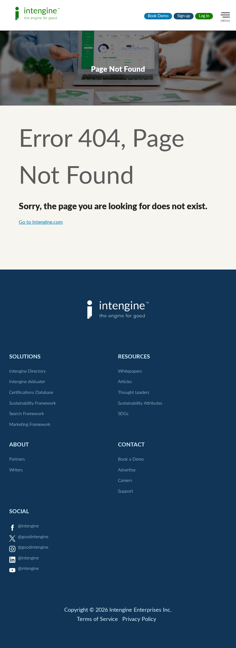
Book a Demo (131, 459)
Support (125, 491)
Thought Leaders (133, 392)
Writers (16, 470)
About (19, 444)
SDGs (123, 414)
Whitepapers (130, 371)
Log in (204, 16)
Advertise (127, 470)
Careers (125, 480)
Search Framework (26, 414)
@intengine (28, 526)
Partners (17, 459)
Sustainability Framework (32, 403)
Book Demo (158, 16)
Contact (131, 444)
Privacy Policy (139, 619)
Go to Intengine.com (41, 222)
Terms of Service (97, 619)
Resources (134, 356)
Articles (125, 382)
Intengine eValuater (27, 382)
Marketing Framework (29, 424)
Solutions (25, 356)
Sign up (183, 16)
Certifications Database (31, 392)
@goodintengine (33, 537)
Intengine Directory (27, 371)
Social (19, 511)
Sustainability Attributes (140, 403)
